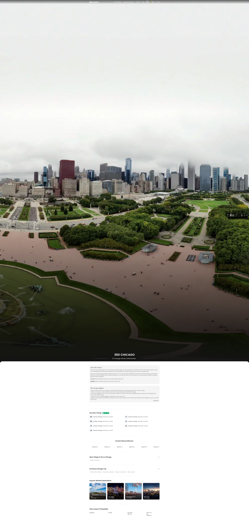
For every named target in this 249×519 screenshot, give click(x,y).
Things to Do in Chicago (120, 472)
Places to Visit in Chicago (95, 472)
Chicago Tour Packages (108, 472)
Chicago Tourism (131, 472)
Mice (143, 2)
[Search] (147, 2)
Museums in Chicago (95, 460)
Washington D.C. (131, 497)
